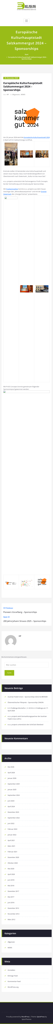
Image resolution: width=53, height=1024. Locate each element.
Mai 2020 (11, 869)
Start (26, 54)
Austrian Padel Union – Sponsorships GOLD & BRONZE (28, 697)
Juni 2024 (11, 801)
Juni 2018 (11, 880)
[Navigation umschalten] (26, 20)
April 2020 (11, 874)
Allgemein (16, 94)
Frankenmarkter (12, 189)
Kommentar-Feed (14, 981)
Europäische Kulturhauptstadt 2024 (37, 137)
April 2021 (11, 840)
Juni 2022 (11, 823)
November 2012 (13, 914)
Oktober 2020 (13, 863)
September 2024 (14, 795)
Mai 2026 (11, 767)
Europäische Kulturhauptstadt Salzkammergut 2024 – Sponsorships (27, 58)
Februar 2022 (12, 829)
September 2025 (14, 784)
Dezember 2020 (13, 857)
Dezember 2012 (13, 908)
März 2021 (11, 846)
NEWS (23, 94)
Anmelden (11, 970)
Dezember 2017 (13, 891)
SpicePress (41, 1017)
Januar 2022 (12, 835)
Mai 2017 (11, 897)
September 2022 (14, 818)
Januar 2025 (12, 789)
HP (8, 94)
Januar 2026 (12, 778)
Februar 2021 (12, 852)
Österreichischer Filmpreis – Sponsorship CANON (26, 702)
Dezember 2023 (13, 812)
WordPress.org (13, 987)
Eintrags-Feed (13, 976)
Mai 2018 (11, 885)
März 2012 (11, 919)
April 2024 (11, 806)
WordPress (25, 1017)
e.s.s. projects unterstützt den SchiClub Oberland (25, 724)
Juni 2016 (11, 902)
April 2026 (11, 772)
